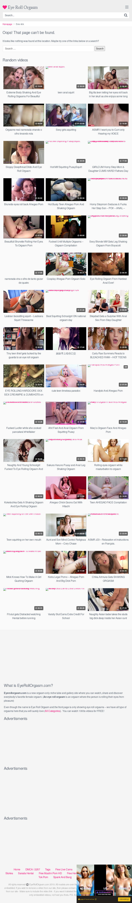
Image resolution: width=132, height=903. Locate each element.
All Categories (52, 711)
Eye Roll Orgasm (22, 7)
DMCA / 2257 (32, 869)
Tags (47, 869)
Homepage (7, 24)
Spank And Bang (62, 877)
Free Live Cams (63, 869)
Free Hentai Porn (76, 873)
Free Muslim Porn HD (50, 873)
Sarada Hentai (26, 873)
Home (17, 869)
